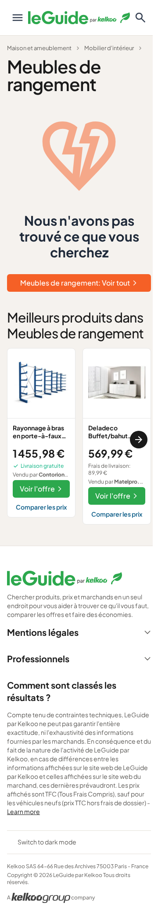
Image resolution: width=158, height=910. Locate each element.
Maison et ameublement (39, 47)
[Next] (138, 439)
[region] (79, 440)
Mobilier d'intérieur (109, 47)
